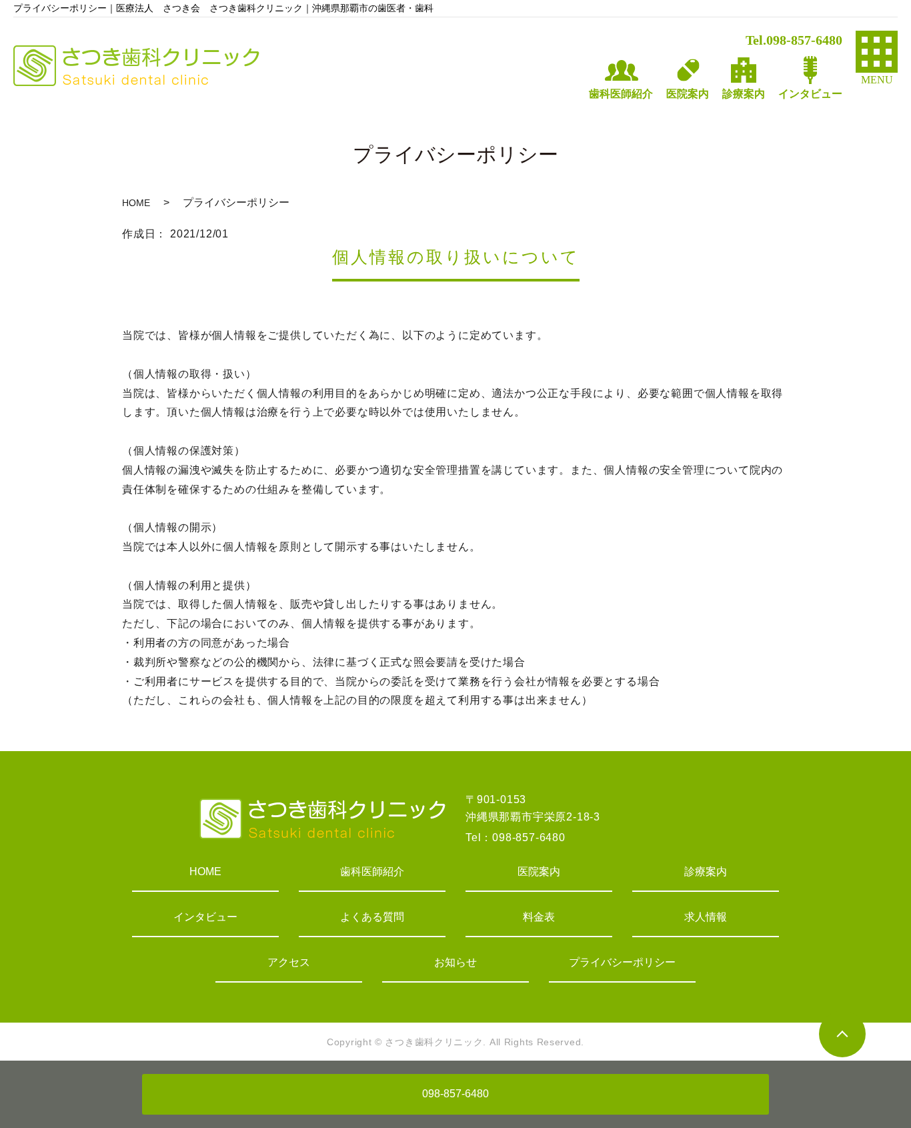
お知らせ (455, 962)
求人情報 (705, 917)
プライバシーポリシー (622, 962)
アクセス (288, 962)
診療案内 (705, 871)
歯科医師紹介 (372, 871)
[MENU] (877, 52)
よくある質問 (372, 917)
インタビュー (205, 917)
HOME (136, 202)
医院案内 (539, 871)
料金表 (539, 917)
